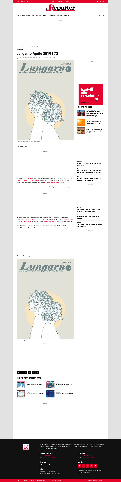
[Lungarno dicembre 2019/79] (50, 394)
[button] (101, 15)
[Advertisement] (60, 32)
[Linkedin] (25, 372)
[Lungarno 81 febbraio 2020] (50, 384)
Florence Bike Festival (32, 219)
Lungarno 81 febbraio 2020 (64, 384)
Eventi (78, 168)
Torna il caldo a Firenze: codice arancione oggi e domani (93, 123)
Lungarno (22, 47)
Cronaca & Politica (91, 110)
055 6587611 (48, 456)
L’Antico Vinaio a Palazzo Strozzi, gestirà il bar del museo (94, 131)
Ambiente (79, 161)
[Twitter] (103, 1)
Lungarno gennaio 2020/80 (34, 394)
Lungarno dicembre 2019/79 (64, 394)
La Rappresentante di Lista (51, 221)
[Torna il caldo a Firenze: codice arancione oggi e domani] (81, 122)
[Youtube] (95, 466)
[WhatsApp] (29, 372)
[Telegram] (33, 372)
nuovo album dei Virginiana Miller (54, 182)
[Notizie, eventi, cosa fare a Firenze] (60, 8)
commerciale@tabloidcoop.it (88, 458)
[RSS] (101, 1)
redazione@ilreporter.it (49, 458)
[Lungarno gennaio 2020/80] (21, 394)
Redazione (20, 146)
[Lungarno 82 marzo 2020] (21, 384)
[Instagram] (98, 1)
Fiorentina (79, 207)
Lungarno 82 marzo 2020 (33, 384)
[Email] (37, 372)
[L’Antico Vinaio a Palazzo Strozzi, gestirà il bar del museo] (81, 130)
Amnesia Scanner (26, 221)
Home (18, 47)
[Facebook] (95, 1)
